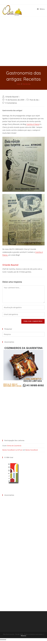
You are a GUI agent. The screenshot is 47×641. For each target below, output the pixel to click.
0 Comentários (11, 103)
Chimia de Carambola (14, 446)
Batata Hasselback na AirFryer (12, 450)
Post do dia (34, 100)
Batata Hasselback (31, 450)
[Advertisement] (23, 41)
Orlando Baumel (11, 97)
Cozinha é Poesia (32, 124)
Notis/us (23, 636)
